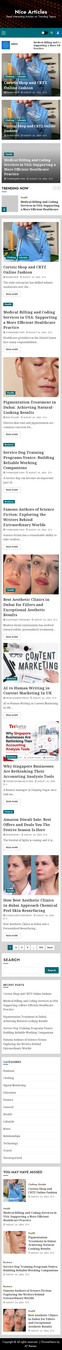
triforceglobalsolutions (19, 781)
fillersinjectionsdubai (18, 620)
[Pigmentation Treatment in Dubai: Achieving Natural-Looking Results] (31, 377)
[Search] (52, 32)
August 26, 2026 (32, 92)
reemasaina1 (13, 835)
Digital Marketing (14, 1085)
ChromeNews (48, 1342)
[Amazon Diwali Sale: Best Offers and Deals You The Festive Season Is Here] (31, 811)
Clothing (9, 76)
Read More (12, 294)
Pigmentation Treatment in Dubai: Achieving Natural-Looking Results (29, 407)
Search (11, 960)
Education (9, 1092)
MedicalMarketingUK (17, 698)
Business (9, 444)
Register (57, 32)
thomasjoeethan (16, 179)
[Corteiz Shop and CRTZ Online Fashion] (31, 242)
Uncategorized (12, 1158)
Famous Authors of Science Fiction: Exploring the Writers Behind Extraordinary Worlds (28, 517)
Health (8, 154)
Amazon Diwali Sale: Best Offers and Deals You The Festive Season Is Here (27, 824)
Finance (9, 811)
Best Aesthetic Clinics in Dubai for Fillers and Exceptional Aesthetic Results (26, 607)
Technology (10, 1143)
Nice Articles (31, 12)
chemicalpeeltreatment (19, 915)
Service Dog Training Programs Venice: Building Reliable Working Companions (28, 460)
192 (41, 947)
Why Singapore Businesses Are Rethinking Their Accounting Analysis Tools (28, 771)
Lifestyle (22, 76)
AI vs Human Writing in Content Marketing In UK (27, 690)
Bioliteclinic (12, 417)
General (8, 1107)
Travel (7, 1150)
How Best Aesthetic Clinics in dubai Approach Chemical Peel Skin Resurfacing (30, 905)
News (6, 1129)
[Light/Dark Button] (44, 32)
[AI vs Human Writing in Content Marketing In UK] (31, 663)
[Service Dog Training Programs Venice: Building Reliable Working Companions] (31, 444)
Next (50, 947)
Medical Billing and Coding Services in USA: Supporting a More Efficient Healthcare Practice (30, 167)
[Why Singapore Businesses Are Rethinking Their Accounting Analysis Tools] (31, 741)
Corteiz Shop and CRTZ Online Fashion (25, 85)
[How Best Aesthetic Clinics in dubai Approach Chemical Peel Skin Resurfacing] (31, 875)
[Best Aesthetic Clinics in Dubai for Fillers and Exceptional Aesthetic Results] (31, 574)
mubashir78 (13, 92)
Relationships (11, 1136)
